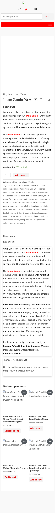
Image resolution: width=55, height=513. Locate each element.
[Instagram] (29, 9)
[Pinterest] (26, 9)
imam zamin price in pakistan (20, 209)
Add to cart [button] (36, 428)
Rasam (16, 216)
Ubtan (12, 223)
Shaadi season (26, 216)
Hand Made (8, 196)
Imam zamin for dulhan (22, 202)
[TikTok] (19, 9)
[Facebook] (32, 9)
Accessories (13, 185)
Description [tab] (9, 236)
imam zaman (26, 196)
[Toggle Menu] (50, 24)
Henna (17, 196)
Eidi (31, 189)
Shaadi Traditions (40, 216)
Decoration (24, 189)
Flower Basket (31, 192)
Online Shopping (24, 213)
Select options (12, 430)
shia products (26, 219)
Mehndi (37, 209)
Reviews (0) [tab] (8, 241)
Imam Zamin (20, 94)
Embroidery (20, 192)
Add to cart (20, 175)
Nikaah (13, 213)
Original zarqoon (39, 213)
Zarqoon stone (22, 223)
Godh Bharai (43, 192)
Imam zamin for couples (27, 199)
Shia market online (11, 219)
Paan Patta (7, 216)
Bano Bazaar (24, 185)
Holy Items (8, 94)
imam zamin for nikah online (22, 206)
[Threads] (35, 9)
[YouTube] (23, 9)
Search (48, 16)
